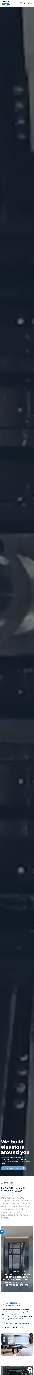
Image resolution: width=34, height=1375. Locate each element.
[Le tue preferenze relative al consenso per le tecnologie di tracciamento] (30, 1371)
